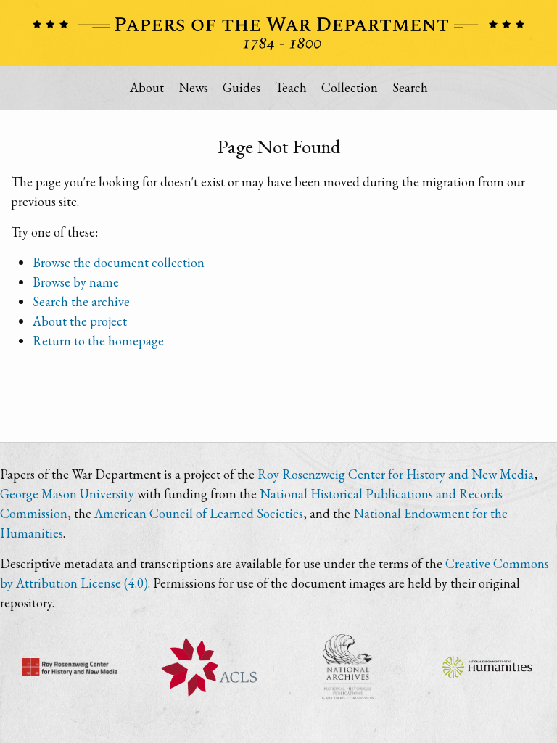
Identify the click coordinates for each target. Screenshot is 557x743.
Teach (291, 87)
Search (410, 87)
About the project (80, 321)
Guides (241, 87)
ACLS (209, 666)
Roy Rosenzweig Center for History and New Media (395, 474)
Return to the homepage (98, 340)
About (147, 87)
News (193, 87)
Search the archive (81, 301)
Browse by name (76, 282)
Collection (349, 87)
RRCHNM (69, 666)
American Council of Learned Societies (198, 513)
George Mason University (67, 493)
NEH (487, 666)
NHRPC (348, 666)
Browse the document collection (119, 262)
